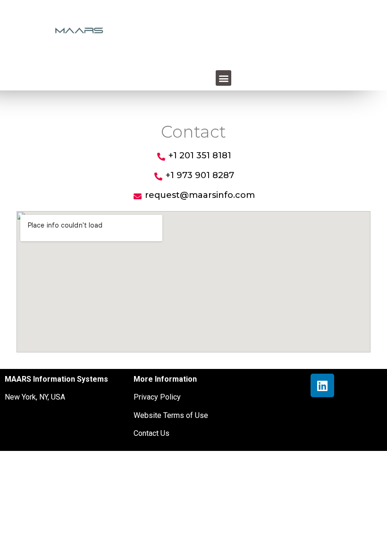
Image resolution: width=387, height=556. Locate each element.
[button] (223, 78)
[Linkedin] (322, 385)
